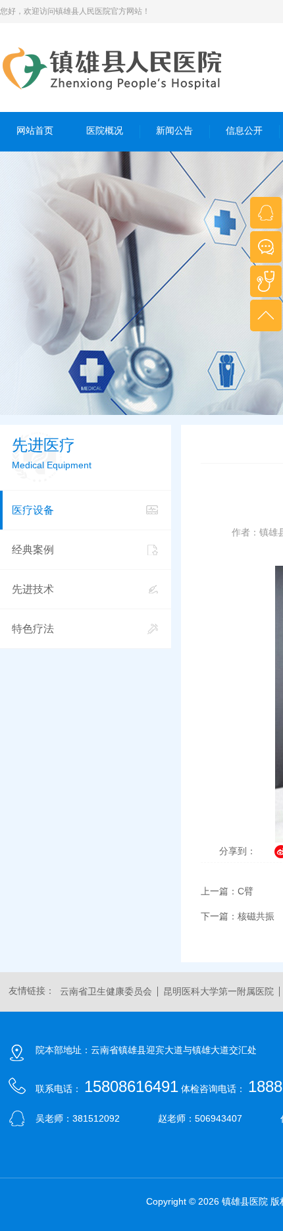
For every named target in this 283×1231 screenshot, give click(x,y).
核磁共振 (256, 916)
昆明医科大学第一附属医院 (218, 992)
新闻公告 (174, 130)
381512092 (96, 1118)
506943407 (218, 1118)
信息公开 (244, 130)
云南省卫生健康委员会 (106, 992)
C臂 (245, 891)
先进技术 (33, 589)
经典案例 (33, 549)
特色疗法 (33, 628)
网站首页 (34, 130)
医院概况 (104, 130)
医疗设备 (33, 510)
